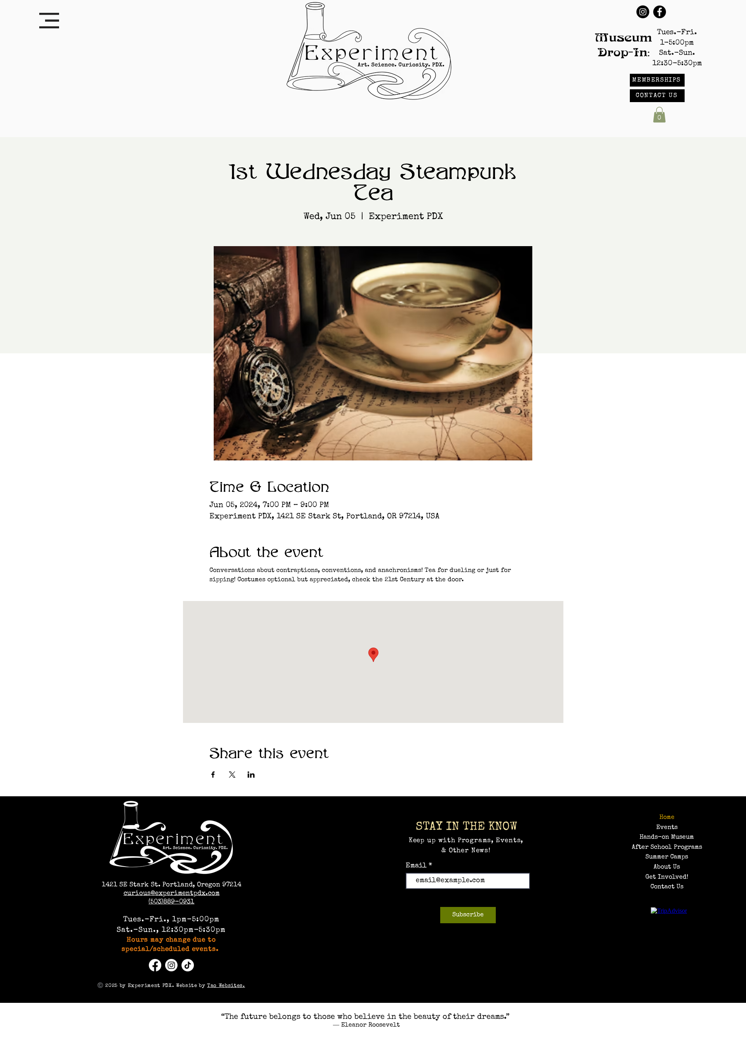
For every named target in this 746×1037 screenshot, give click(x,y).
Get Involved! (666, 877)
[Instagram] (642, 11)
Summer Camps (666, 857)
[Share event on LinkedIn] (251, 774)
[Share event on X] (232, 774)
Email (417, 865)
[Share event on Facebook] (213, 774)
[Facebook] (659, 11)
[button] (49, 20)
